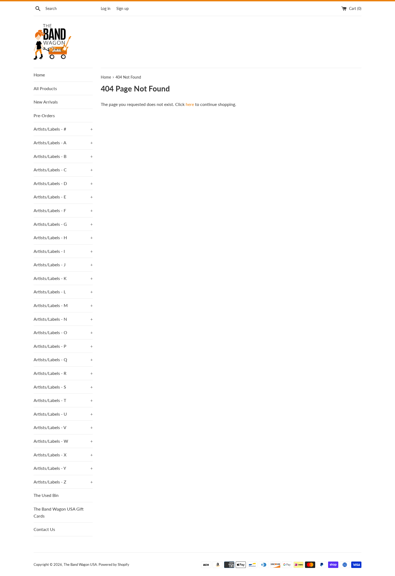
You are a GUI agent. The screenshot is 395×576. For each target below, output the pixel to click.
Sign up (122, 8)
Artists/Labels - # (63, 128)
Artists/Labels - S (63, 386)
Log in (105, 8)
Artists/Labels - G (63, 224)
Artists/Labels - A (63, 142)
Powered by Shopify (114, 564)
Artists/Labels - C (63, 169)
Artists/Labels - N (63, 319)
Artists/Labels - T (63, 400)
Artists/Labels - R (63, 373)
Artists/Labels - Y (63, 468)
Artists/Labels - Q (63, 359)
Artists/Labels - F (63, 210)
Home (39, 74)
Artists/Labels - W (63, 441)
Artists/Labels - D (63, 183)
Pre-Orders (44, 115)
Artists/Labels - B (63, 156)
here (190, 104)
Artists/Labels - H (63, 237)
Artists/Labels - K (63, 278)
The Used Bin (46, 495)
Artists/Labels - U (63, 413)
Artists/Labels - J (63, 264)
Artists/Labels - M (63, 305)
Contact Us (44, 529)
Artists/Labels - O (63, 332)
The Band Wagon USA (80, 564)
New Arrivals (46, 101)
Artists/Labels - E (63, 196)
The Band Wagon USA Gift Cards (59, 512)
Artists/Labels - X (63, 454)
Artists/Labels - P (63, 346)
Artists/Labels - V (63, 427)
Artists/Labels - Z (63, 481)
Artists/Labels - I (63, 251)
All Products (45, 88)
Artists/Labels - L (63, 291)
